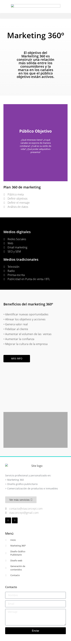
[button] (35, 16)
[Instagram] (8, 520)
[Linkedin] (15, 520)
